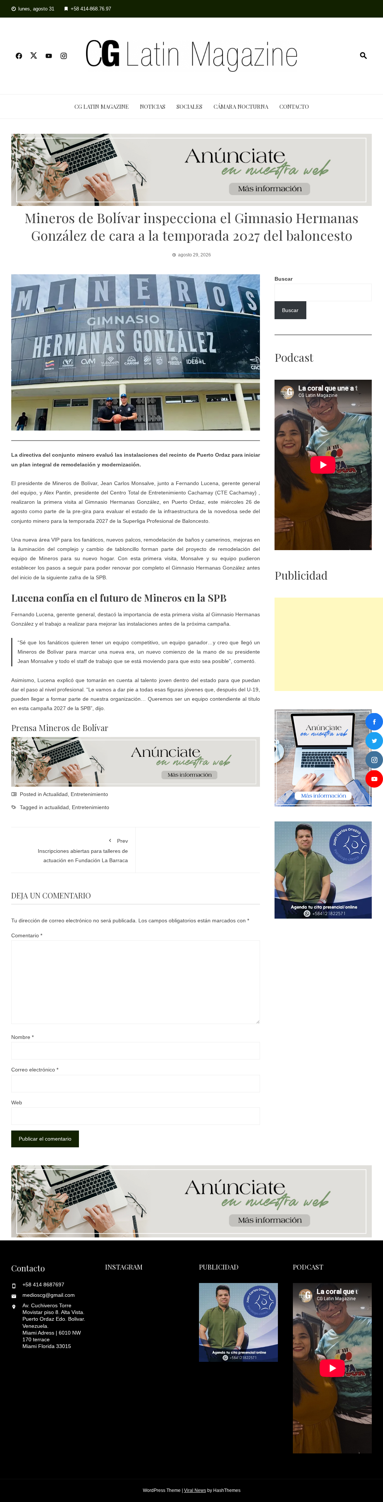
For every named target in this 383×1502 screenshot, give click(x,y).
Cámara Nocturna (241, 106)
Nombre (22, 1037)
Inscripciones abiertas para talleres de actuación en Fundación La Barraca (83, 850)
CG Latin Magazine (101, 106)
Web (16, 1102)
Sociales (189, 106)
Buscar (283, 279)
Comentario (26, 935)
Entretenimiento (89, 794)
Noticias (152, 106)
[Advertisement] (329, 644)
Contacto (294, 106)
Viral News (195, 1490)
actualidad (57, 807)
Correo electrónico (34, 1070)
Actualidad (55, 794)
